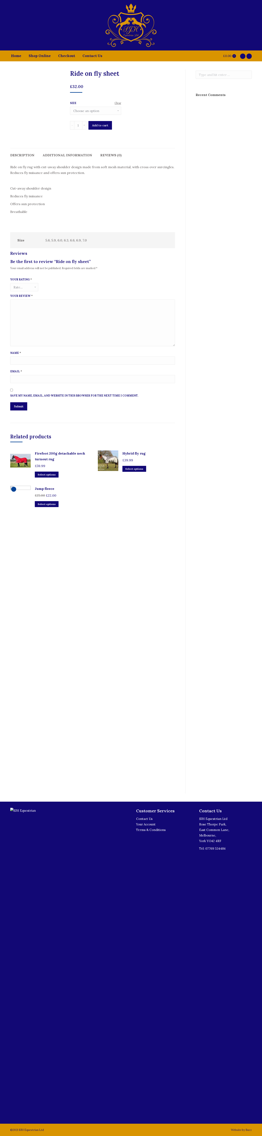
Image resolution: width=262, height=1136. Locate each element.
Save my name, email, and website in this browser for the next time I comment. (74, 395)
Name (15, 353)
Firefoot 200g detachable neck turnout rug (60, 456)
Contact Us (144, 819)
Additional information (67, 155)
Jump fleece (44, 489)
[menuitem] (16, 56)
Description (22, 155)
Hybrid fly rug (134, 453)
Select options (47, 474)
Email (16, 371)
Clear (118, 103)
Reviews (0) (111, 155)
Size (73, 103)
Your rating (21, 279)
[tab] (22, 153)
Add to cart (100, 125)
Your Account (146, 824)
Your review (21, 296)
